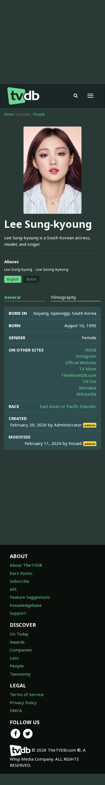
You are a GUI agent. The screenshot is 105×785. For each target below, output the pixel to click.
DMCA (16, 710)
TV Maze (87, 368)
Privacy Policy (23, 702)
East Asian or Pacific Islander (68, 406)
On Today (19, 634)
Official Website (80, 362)
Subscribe (19, 581)
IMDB (90, 350)
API (13, 589)
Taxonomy (20, 674)
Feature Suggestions (30, 597)
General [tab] (12, 297)
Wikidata (87, 388)
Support (18, 613)
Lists (14, 658)
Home (9, 114)
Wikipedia (86, 394)
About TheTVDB (26, 565)
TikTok (89, 381)
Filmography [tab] (63, 297)
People (39, 114)
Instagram (86, 356)
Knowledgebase (26, 605)
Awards (17, 642)
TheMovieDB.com (78, 375)
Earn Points (21, 573)
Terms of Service (27, 694)
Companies (21, 650)
